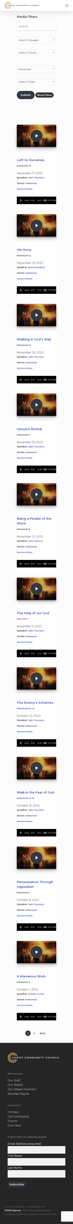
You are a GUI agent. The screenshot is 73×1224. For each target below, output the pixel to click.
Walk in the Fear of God (35, 792)
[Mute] (45, 200)
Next (42, 1033)
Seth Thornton (36, 177)
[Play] (21, 200)
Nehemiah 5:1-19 (25, 798)
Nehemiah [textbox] (25, 69)
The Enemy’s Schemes (35, 703)
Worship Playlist (18, 1093)
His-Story (24, 250)
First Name (15, 1155)
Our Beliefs (15, 1084)
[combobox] (36, 40)
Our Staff (14, 1080)
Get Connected (18, 1116)
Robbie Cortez (36, 994)
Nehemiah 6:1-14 (25, 708)
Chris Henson (35, 541)
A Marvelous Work (31, 976)
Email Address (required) (24, 1143)
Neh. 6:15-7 (22, 619)
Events (12, 1121)
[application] (36, 200)
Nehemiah (31, 183)
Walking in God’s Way (34, 339)
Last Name (15, 1167)
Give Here (14, 1125)
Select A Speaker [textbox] (29, 40)
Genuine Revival (29, 429)
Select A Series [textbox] (27, 52)
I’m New (13, 1112)
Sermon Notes (24, 189)
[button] (67, 5)
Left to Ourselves (30, 160)
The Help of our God (33, 613)
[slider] (33, 200)
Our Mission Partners (22, 1089)
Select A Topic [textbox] (27, 81)
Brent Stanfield (36, 267)
